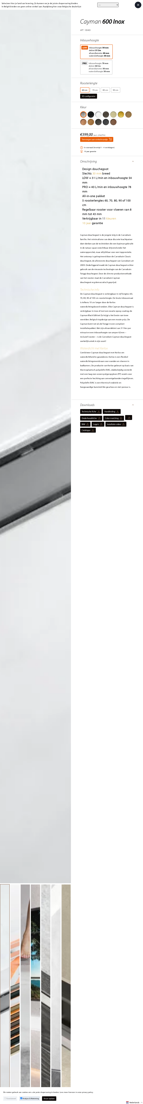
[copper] (83, 122)
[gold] (121, 114)
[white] (98, 114)
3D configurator (88, 96)
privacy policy (87, 1092)
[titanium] (106, 122)
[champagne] (113, 114)
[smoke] (98, 122)
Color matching (112, 418)
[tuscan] (106, 114)
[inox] (83, 114)
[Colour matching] (128, 417)
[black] (91, 114)
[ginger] (91, 122)
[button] (107, 161)
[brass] (128, 114)
